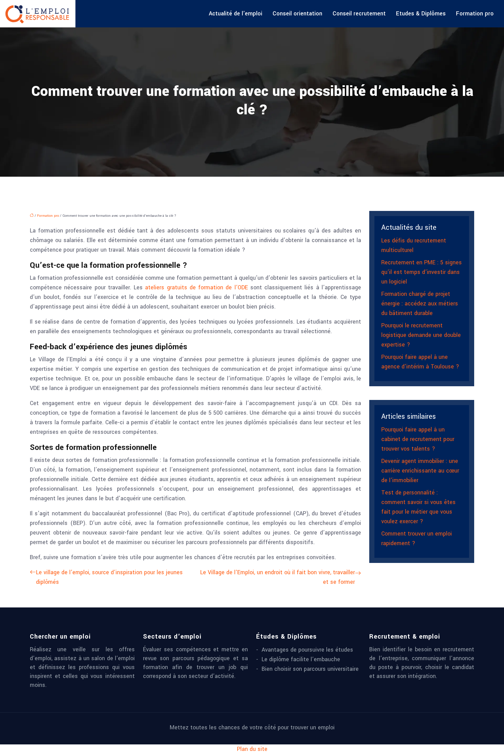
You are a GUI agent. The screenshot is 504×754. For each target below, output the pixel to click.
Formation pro (475, 13)
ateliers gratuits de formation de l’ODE (196, 287)
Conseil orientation (297, 13)
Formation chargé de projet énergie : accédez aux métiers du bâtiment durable (419, 303)
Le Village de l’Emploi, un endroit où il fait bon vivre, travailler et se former (277, 577)
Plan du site (252, 749)
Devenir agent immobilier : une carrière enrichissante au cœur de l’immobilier (420, 470)
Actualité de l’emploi (235, 13)
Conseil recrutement (359, 13)
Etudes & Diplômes (421, 13)
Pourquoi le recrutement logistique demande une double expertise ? (421, 335)
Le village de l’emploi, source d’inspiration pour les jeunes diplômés (109, 577)
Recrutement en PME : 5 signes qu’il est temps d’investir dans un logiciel (421, 272)
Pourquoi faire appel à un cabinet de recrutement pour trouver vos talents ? (417, 439)
